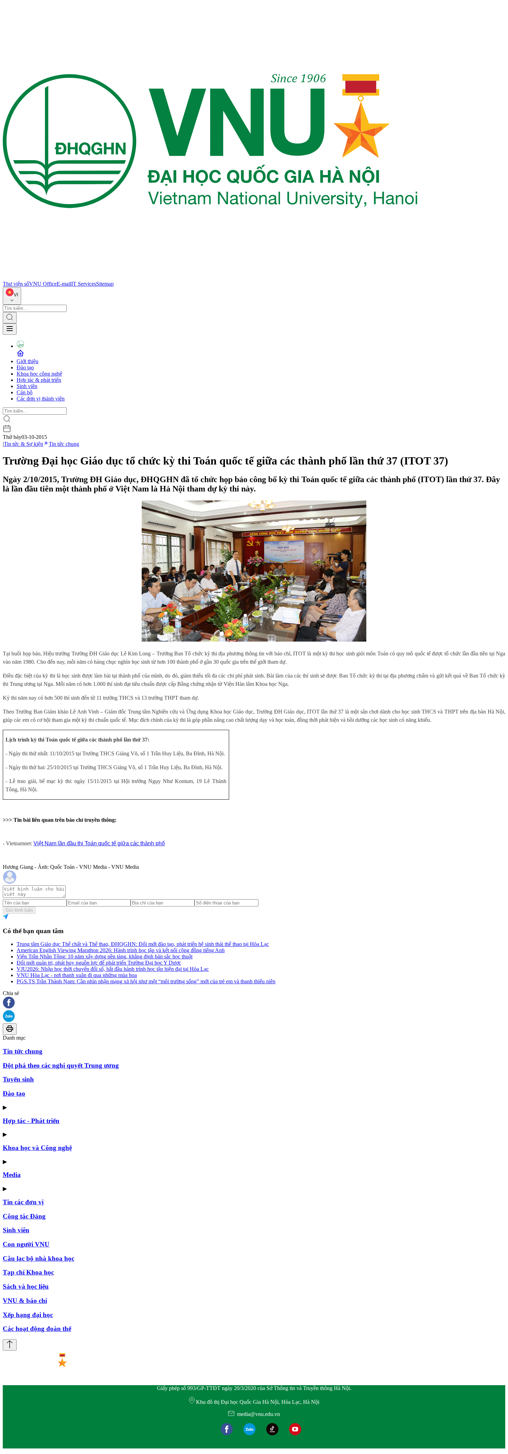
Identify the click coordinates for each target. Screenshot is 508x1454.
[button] (254, 1003)
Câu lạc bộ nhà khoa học (38, 1258)
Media (12, 1174)
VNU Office (43, 284)
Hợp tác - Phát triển (31, 1120)
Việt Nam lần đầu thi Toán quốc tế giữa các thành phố (99, 843)
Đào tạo (25, 367)
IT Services (83, 284)
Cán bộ (24, 392)
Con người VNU (26, 1244)
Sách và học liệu (26, 1286)
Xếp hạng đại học (28, 1314)
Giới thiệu (27, 361)
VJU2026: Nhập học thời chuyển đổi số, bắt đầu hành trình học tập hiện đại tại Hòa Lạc (113, 969)
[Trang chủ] (210, 277)
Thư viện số (16, 284)
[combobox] (12, 296)
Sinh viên (27, 386)
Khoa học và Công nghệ (37, 1147)
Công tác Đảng (24, 1216)
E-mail (64, 284)
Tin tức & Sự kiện (23, 444)
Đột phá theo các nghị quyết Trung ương (61, 1065)
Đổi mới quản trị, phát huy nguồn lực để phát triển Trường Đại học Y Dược (99, 963)
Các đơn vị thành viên (41, 399)
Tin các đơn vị (23, 1202)
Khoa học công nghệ (39, 374)
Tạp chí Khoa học (28, 1272)
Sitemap (105, 284)
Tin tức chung (64, 444)
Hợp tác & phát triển (39, 380)
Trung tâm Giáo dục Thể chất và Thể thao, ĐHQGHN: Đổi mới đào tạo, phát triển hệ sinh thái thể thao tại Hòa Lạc (143, 944)
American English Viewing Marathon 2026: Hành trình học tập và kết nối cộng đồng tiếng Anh (121, 950)
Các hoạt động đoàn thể (37, 1328)
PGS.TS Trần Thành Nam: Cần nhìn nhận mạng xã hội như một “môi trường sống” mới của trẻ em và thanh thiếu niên (146, 981)
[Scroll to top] (10, 1345)
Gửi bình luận (19, 910)
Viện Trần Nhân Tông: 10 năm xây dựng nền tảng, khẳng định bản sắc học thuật (104, 956)
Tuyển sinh (18, 1079)
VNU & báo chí (25, 1300)
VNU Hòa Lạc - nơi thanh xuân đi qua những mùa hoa (77, 975)
